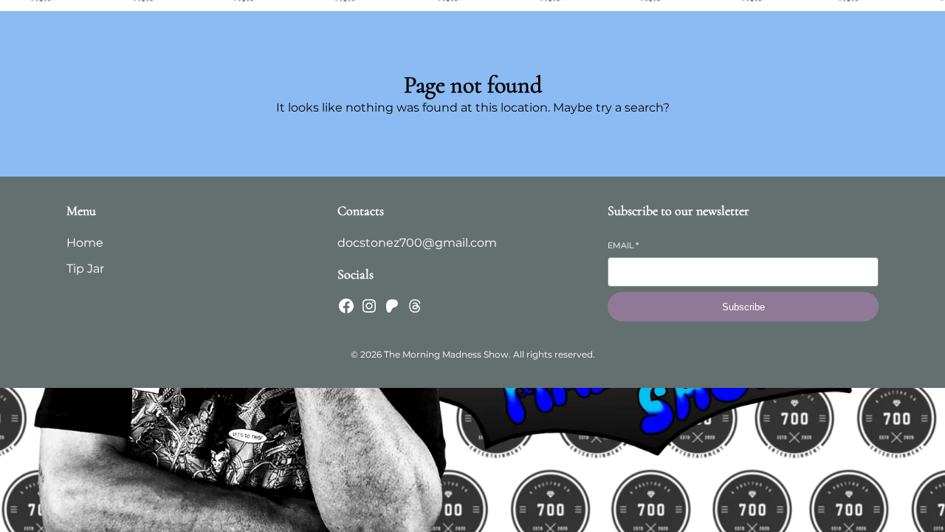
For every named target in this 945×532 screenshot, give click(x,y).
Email (623, 245)
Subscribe (743, 307)
